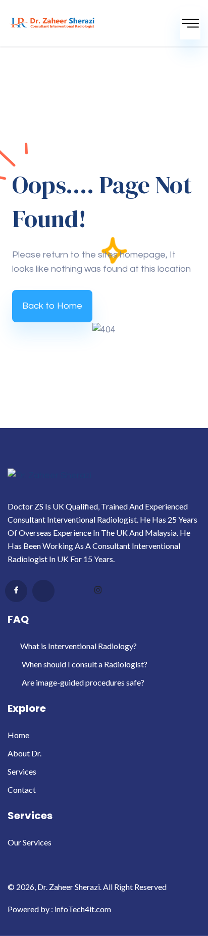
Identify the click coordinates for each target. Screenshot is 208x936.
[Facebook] (16, 591)
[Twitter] (43, 591)
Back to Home (52, 306)
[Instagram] (98, 591)
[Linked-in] (71, 591)
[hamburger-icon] (190, 23)
